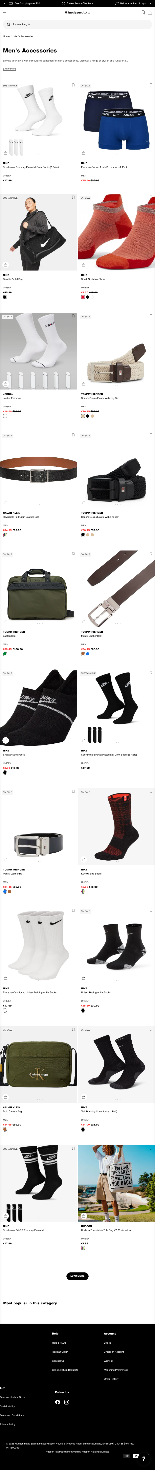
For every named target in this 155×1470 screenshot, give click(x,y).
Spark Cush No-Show (93, 279)
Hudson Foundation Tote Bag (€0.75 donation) (106, 1230)
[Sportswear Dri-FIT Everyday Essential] (38, 1183)
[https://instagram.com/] (66, 1402)
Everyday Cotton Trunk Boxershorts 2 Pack (104, 167)
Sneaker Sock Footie (14, 755)
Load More (77, 1276)
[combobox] (77, 24)
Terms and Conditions (12, 1415)
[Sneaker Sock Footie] (38, 707)
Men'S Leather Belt (91, 636)
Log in (107, 1343)
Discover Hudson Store (12, 1397)
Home (6, 36)
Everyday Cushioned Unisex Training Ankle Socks (30, 992)
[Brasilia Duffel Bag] (38, 232)
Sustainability (7, 1406)
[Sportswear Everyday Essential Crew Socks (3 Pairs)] (38, 120)
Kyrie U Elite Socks (91, 874)
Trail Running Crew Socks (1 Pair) (99, 1111)
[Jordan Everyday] (38, 351)
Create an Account (114, 1352)
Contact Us (58, 1361)
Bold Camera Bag (12, 1111)
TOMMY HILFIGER (92, 394)
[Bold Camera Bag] (38, 1064)
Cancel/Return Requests (65, 1370)
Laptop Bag (9, 636)
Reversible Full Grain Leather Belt (21, 517)
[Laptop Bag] (38, 588)
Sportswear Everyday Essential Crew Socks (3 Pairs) (31, 167)
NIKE (6, 163)
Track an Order (60, 1352)
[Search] (8, 24)
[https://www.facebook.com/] (57, 1402)
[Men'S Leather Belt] (38, 826)
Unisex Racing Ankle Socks (96, 992)
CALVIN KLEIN (11, 513)
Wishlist (108, 1361)
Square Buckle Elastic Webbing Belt (100, 398)
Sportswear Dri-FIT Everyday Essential (23, 1230)
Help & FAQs (59, 1343)
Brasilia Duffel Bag (13, 279)
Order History (111, 1379)
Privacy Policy (7, 1424)
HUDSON (86, 1226)
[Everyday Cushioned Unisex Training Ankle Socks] (38, 945)
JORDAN (8, 394)
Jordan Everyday (12, 398)
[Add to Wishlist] (72, 86)
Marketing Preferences (116, 1370)
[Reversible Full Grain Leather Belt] (38, 470)
